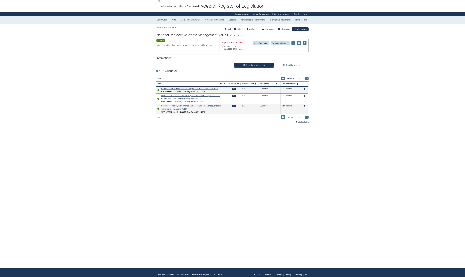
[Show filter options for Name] (221, 84)
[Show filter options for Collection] (238, 84)
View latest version (261, 43)
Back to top (303, 122)
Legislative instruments (190, 20)
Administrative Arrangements (253, 20)
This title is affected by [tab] (255, 65)
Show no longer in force (169, 71)
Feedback (278, 275)
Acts (174, 20)
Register (262, 14)
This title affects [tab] (293, 65)
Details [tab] (240, 29)
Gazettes (232, 20)
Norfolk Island (301, 20)
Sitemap (288, 275)
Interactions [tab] (302, 29)
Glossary (268, 275)
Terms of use (256, 275)
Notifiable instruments (214, 20)
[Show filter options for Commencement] (298, 84)
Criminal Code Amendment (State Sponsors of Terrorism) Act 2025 (189, 88)
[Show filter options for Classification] (256, 84)
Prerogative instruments (280, 20)
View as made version (280, 43)
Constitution (162, 20)
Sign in (282, 14)
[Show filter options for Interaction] (276, 84)
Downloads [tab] (269, 29)
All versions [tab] (285, 29)
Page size (290, 78)
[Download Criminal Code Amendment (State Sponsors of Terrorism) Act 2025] (304, 89)
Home (158, 27)
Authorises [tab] (253, 29)
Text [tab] (229, 29)
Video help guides (301, 275)
